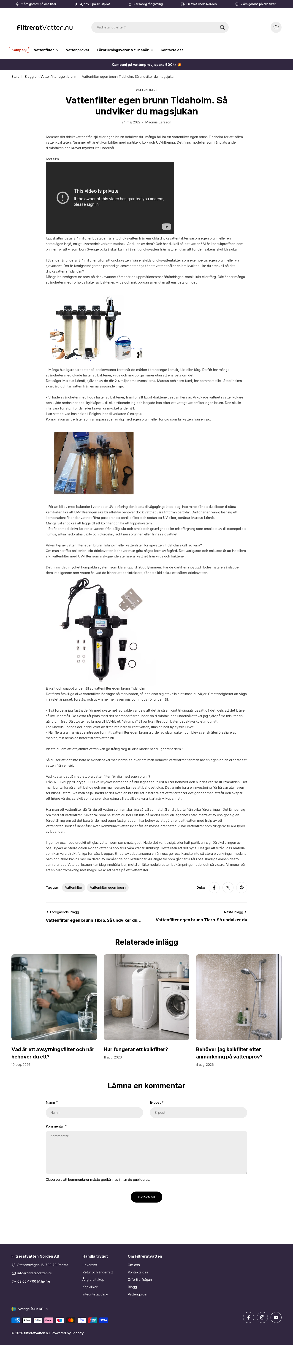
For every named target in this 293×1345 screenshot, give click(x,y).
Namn (52, 1102)
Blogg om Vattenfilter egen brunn (50, 76)
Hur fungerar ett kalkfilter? (136, 1049)
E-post (156, 1102)
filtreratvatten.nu (37, 1333)
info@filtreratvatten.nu (34, 1273)
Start (15, 76)
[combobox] (160, 27)
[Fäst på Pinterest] (241, 887)
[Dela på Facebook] (214, 887)
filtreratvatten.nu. (101, 738)
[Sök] (222, 27)
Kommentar (56, 1126)
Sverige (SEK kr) (31, 1309)
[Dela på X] (227, 887)
